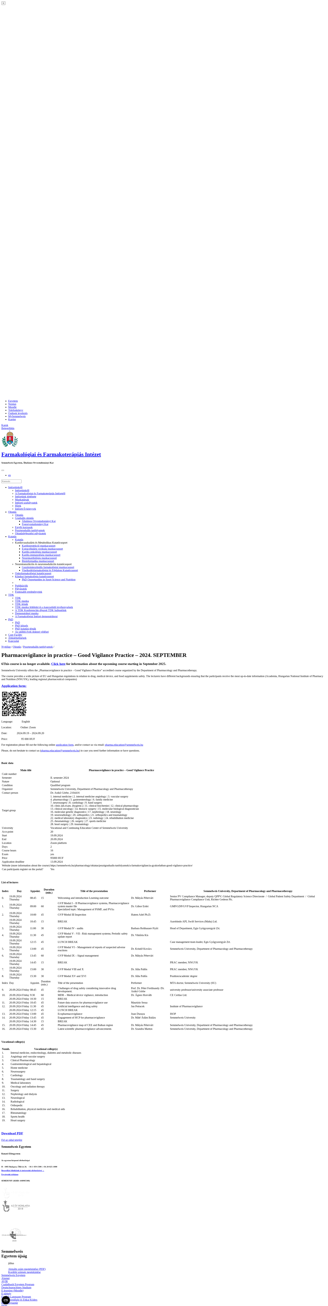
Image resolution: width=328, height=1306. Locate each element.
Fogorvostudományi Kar (35, 524)
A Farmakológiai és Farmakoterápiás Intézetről (40, 493)
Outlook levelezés (18, 413)
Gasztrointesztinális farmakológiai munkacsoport (48, 567)
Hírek (18, 505)
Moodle (12, 407)
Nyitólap (6, 646)
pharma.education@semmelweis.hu (124, 744)
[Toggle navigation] (2, 470)
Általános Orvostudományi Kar (39, 521)
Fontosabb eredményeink (28, 591)
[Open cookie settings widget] (6, 1300)
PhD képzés (21, 625)
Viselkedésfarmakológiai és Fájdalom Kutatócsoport (50, 570)
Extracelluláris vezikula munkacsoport (42, 548)
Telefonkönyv (15, 410)
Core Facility (15, 634)
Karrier (12, 419)
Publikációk (21, 585)
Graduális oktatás (24, 518)
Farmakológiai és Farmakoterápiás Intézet (51, 454)
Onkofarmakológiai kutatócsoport (33, 573)
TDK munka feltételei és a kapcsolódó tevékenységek (44, 607)
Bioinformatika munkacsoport (38, 561)
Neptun (12, 404)
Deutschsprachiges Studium (16, 1287)
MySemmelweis (17, 416)
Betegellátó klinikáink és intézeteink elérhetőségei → (22, 1170)
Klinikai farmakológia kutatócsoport (34, 576)
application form (64, 744)
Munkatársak (22, 499)
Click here (58, 664)
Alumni (5, 1278)
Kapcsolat (13, 641)
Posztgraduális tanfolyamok (30, 530)
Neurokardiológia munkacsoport (39, 558)
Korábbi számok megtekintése (24, 1272)
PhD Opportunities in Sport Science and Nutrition (49, 579)
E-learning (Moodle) (12, 1290)
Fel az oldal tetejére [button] (11, 1140)
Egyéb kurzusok (24, 527)
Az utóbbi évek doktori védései (32, 631)
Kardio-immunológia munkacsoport (41, 554)
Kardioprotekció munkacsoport (38, 545)
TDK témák (21, 604)
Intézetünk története (25, 496)
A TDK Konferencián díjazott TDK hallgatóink (40, 610)
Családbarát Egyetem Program (17, 1284)
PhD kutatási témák (25, 628)
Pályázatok (21, 588)
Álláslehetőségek (17, 637)
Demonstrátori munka (26, 613)
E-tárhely (6, 1293)
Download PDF (12, 1133)
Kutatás (12, 536)
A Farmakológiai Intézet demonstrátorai (36, 616)
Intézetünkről (15, 487)
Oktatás (12, 511)
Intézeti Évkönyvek (25, 508)
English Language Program (16, 1296)
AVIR (4, 1281)
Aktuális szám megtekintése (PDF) (27, 1269)
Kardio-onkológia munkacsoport (39, 551)
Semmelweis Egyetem (13, 1275)
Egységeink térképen (9, 1174)
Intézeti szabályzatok (26, 502)
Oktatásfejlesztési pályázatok (30, 533)
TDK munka (22, 601)
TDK (11, 594)
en (9, 475)
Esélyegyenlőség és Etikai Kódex (19, 1299)
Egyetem (13, 400)
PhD (10, 619)
